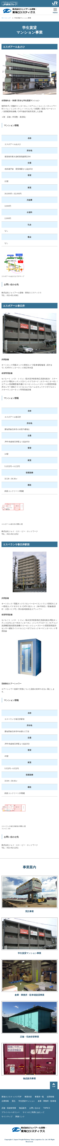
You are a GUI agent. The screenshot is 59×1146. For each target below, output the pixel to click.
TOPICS (46, 1108)
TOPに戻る (53, 1085)
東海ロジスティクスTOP (11, 1097)
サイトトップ (6, 18)
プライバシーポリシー (11, 1112)
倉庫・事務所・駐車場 (47, 1101)
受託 (13, 1101)
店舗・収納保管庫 (9, 1108)
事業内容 (28, 1097)
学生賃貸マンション (26, 1101)
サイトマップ (7, 1116)
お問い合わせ (34, 1108)
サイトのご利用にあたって (33, 1112)
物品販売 (22, 1108)
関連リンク (20, 1116)
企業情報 (5, 1101)
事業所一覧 (39, 1097)
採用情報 (50, 1097)
